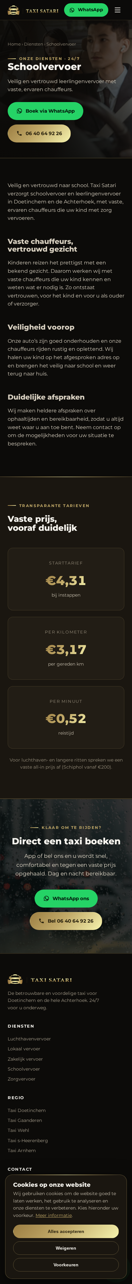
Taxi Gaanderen (25, 1120)
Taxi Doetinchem (27, 1110)
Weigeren (66, 1248)
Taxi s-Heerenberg (28, 1140)
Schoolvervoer (24, 1069)
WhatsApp (90, 9)
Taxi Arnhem (22, 1150)
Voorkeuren (66, 1264)
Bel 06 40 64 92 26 (71, 921)
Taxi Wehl (18, 1130)
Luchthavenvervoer (29, 1039)
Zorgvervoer (22, 1079)
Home (14, 44)
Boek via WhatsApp (50, 111)
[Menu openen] (117, 10)
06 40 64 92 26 (44, 133)
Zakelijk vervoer (25, 1059)
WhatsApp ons (71, 898)
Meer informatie (54, 1215)
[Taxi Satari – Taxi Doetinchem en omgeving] (33, 10)
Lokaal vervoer (24, 1049)
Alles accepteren (66, 1231)
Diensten (33, 44)
